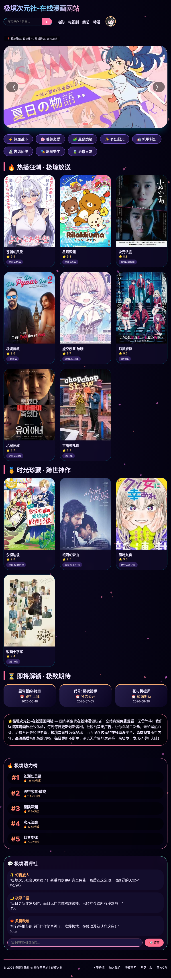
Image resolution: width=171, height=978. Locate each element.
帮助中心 (146, 967)
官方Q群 (162, 967)
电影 (61, 22)
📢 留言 (154, 942)
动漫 (96, 22)
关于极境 (99, 967)
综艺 (86, 22)
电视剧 (73, 22)
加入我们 (114, 967)
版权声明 (130, 967)
